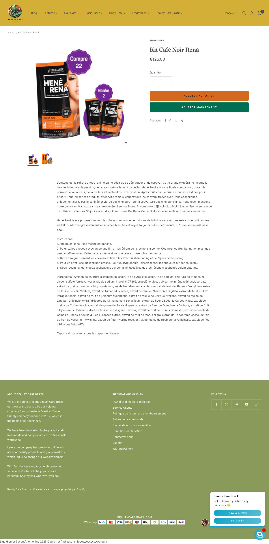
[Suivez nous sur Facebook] (216, 404)
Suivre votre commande (128, 419)
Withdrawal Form (123, 448)
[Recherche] (244, 13)
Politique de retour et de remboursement (139, 413)
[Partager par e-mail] (182, 120)
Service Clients (122, 407)
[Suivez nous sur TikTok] (257, 404)
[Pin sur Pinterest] (170, 120)
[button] (259, 534)
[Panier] (260, 13)
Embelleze (157, 40)
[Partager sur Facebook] (165, 120)
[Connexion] (251, 12)
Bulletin (117, 443)
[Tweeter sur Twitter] (176, 120)
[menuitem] (34, 13)
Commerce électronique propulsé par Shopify (59, 489)
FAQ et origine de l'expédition (132, 401)
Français (228, 12)
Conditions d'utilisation (127, 431)
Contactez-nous (123, 437)
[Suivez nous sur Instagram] (226, 404)
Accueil (11, 32)
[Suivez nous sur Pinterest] (236, 404)
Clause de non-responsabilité (132, 425)
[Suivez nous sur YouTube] (247, 404)
